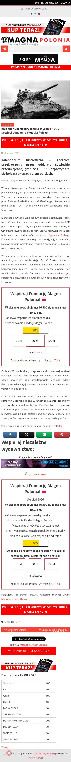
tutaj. (59, 426)
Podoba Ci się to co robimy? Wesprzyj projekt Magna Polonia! (35, 143)
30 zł (19, 341)
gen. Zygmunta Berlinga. (56, 235)
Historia (7, 124)
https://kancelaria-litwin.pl (14, 599)
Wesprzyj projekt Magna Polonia (35, 67)
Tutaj (57, 360)
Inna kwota (35, 352)
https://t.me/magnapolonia (33, 645)
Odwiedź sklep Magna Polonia (35, 59)
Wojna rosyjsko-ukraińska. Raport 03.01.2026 (53, 630)
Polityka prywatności (45, 753)
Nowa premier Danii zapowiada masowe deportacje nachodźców (16, 630)
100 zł (51, 341)
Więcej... (5, 747)
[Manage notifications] (9, 753)
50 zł (35, 341)
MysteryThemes (35, 757)
